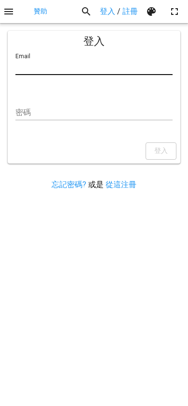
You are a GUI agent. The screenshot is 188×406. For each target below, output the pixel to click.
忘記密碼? (69, 184)
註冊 (130, 11)
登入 (107, 11)
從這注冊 (121, 184)
